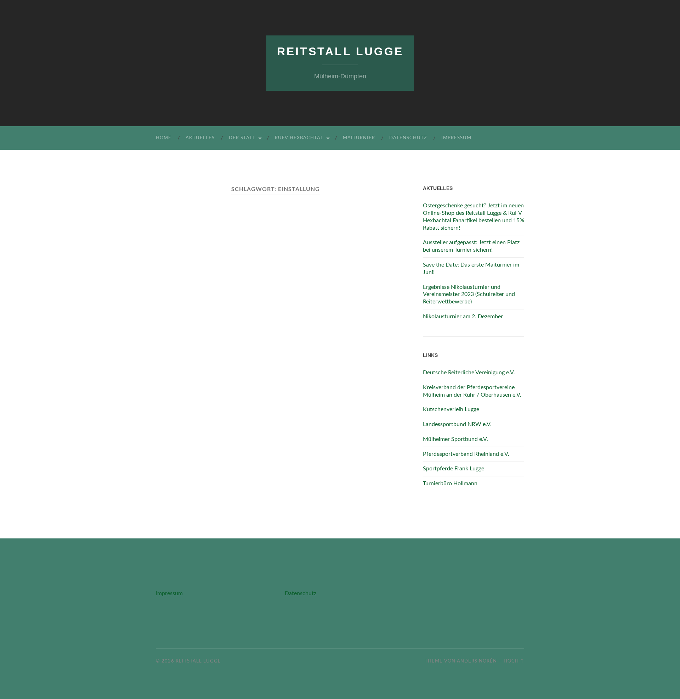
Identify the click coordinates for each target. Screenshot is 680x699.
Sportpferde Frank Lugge (453, 468)
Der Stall (242, 138)
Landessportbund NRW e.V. (457, 424)
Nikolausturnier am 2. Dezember (463, 316)
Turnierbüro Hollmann (450, 483)
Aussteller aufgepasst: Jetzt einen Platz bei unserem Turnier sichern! (471, 246)
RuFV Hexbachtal (299, 138)
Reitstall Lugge (340, 51)
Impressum (456, 138)
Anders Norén (477, 661)
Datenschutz (408, 138)
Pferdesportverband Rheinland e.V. (466, 454)
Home (163, 138)
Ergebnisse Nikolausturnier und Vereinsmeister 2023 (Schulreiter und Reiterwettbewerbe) (469, 294)
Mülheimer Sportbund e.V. (455, 439)
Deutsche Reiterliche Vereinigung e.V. (469, 372)
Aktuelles (200, 138)
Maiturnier (359, 138)
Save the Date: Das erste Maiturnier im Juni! (471, 268)
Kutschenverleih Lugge (451, 409)
